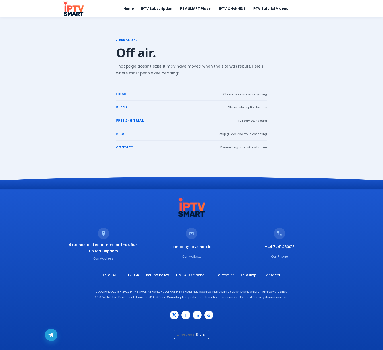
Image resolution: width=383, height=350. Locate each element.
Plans (121, 107)
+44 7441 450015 (280, 246)
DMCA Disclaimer (191, 275)
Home (128, 8)
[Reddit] (208, 315)
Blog (121, 133)
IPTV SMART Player (195, 8)
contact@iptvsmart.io (191, 246)
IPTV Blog (248, 275)
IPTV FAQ (110, 275)
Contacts (272, 275)
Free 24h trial (130, 120)
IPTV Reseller (223, 275)
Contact (124, 147)
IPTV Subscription (156, 8)
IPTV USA (132, 275)
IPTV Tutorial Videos (270, 8)
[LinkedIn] (197, 315)
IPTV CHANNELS (232, 8)
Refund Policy (157, 275)
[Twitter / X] (174, 315)
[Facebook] (185, 315)
